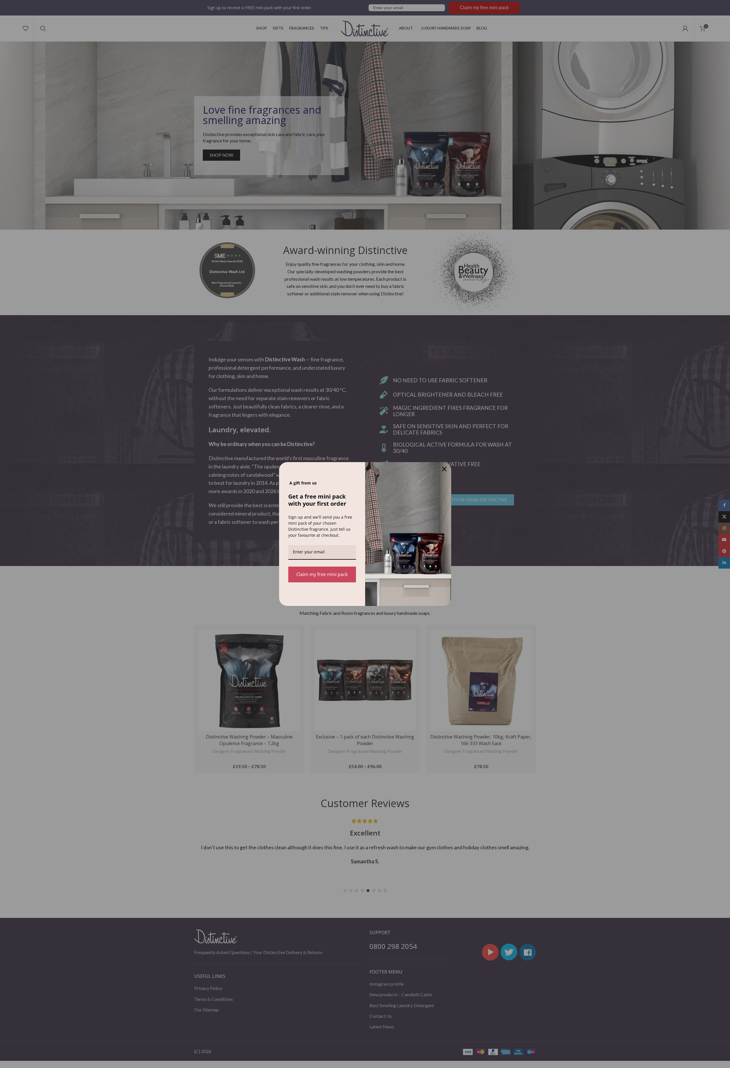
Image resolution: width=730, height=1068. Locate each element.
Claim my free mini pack (322, 574)
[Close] (444, 469)
